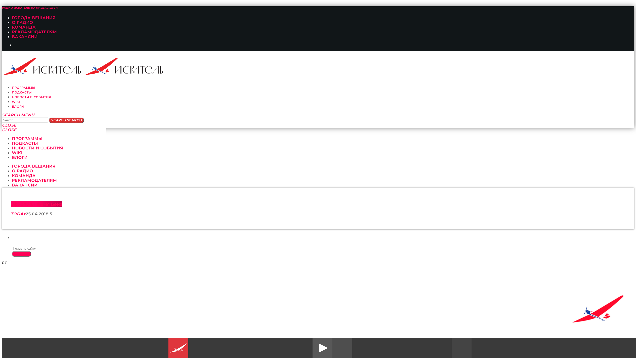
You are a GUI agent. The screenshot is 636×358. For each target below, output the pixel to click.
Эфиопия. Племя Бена (36, 204)
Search (66, 120)
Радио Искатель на (30, 7)
